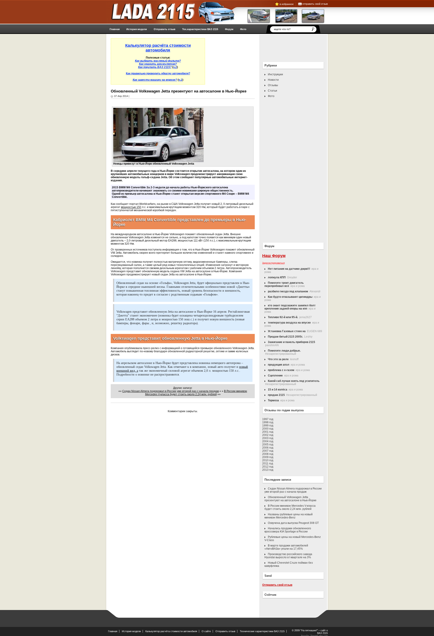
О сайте (206, 631)
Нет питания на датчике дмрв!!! (289, 268)
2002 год (267, 435)
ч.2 (175, 67)
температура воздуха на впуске (289, 322)
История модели (131, 631)
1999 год (267, 425)
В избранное (287, 4)
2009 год (267, 457)
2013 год (267, 469)
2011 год (267, 463)
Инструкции (275, 74)
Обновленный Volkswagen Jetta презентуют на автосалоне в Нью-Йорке (290, 499)
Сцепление (275, 375)
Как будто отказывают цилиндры (290, 296)
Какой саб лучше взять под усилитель (293, 381)
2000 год (267, 428)
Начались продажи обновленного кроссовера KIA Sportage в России (287, 530)
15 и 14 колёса (277, 389)
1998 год (267, 422)
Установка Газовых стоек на (287, 331)
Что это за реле (278, 359)
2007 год (267, 450)
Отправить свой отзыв (315, 3)
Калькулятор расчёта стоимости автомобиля (171, 631)
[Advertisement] (284, 47)
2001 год (267, 431)
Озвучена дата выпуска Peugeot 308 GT (293, 523)
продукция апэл (278, 364)
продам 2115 (276, 395)
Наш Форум (273, 255)
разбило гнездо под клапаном (288, 291)
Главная (112, 631)
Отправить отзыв (225, 631)
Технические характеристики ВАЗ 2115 (262, 631)
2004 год (267, 441)
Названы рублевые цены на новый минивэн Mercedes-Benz (288, 516)
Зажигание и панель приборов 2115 (291, 342)
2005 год (267, 444)
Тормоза (273, 400)
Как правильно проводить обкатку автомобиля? (158, 73)
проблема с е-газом (281, 370)
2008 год (267, 454)
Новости (273, 79)
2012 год (267, 466)
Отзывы (273, 85)
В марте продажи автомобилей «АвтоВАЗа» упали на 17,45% (286, 547)
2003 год (267, 438)
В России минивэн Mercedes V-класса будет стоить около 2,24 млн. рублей (196, 393)
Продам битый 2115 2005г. (285, 336)
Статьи (272, 90)
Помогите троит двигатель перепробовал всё (284, 284)
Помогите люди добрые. (284, 350)
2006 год (267, 447)
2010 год (267, 460)
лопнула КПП (277, 277)
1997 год (267, 419)
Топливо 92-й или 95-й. (283, 317)
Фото (271, 96)
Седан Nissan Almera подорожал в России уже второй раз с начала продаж (170, 391)
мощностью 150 (131, 207)
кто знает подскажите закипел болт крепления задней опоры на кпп (290, 307)
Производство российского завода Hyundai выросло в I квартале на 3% (288, 556)
